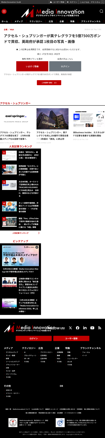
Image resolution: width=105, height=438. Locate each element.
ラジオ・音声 (10, 371)
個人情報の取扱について (92, 409)
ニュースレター (72, 358)
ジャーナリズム (11, 374)
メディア (18, 21)
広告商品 (43, 355)
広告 (51, 21)
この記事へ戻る (49, 82)
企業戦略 (60, 352)
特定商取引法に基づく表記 (47, 413)
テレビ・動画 (10, 355)
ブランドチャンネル (91, 21)
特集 (72, 21)
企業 (62, 21)
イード (84, 355)
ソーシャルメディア (13, 361)
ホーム (5, 21)
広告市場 (43, 358)
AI (24, 352)
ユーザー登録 (71, 338)
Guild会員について (38, 409)
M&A (58, 358)
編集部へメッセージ (51, 409)
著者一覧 (8, 409)
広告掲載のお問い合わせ (67, 409)
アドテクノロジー (46, 352)
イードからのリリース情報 (72, 413)
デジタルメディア (12, 352)
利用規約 (79, 409)
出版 (7, 368)
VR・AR (26, 358)
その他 (8, 377)
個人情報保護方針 (31, 413)
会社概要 (60, 413)
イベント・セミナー (13, 393)
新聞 (7, 358)
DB (61, 385)
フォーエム (86, 352)
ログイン (34, 338)
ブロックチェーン (30, 355)
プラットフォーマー (13, 364)
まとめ (69, 361)
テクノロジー (35, 21)
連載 (68, 355)
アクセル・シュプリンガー (15, 103)
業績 (58, 355)
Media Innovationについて (21, 409)
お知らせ (9, 390)
